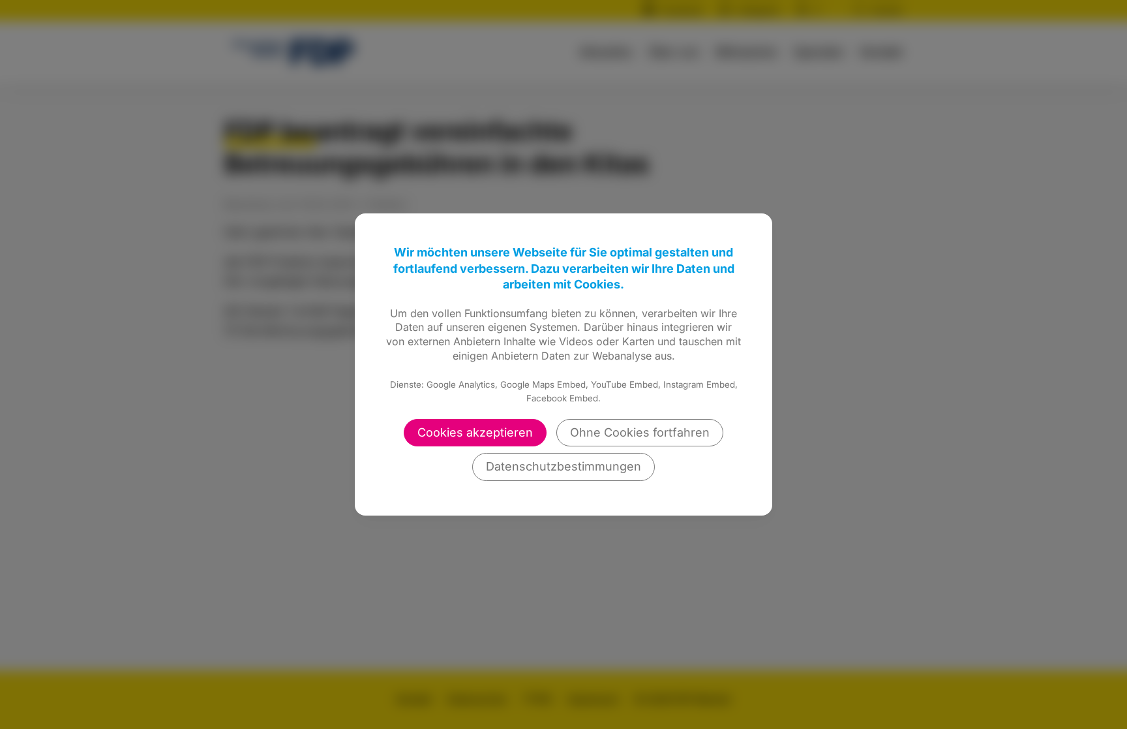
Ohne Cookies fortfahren (640, 432)
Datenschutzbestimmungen (563, 466)
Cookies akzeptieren (475, 432)
